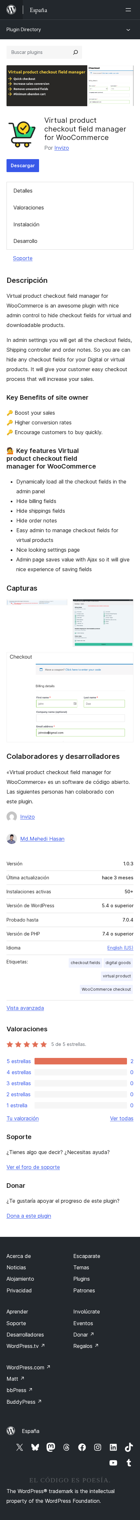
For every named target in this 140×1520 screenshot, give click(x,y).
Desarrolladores (25, 1334)
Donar (83, 1334)
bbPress (20, 1390)
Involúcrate (86, 1311)
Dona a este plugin (29, 1215)
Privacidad (19, 1290)
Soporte (23, 258)
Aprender (17, 1311)
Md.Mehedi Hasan (42, 838)
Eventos (83, 1323)
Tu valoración (23, 1118)
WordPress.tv (26, 1346)
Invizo (61, 147)
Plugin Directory (24, 29)
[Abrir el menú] (129, 9)
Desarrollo (25, 241)
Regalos (86, 1346)
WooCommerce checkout (106, 989)
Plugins (81, 1278)
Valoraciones (28, 207)
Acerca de (19, 1256)
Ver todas (121, 1118)
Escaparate (86, 1256)
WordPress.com (29, 1367)
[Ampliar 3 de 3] (124, 661)
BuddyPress (24, 1402)
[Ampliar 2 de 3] (124, 608)
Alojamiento (20, 1278)
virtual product (117, 976)
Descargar (23, 165)
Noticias (16, 1267)
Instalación (26, 224)
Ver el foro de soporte (33, 1167)
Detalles (23, 190)
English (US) (120, 947)
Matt (16, 1379)
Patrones (84, 1290)
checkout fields (85, 962)
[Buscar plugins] (75, 52)
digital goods (118, 962)
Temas (81, 1267)
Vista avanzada (25, 1008)
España (30, 1431)
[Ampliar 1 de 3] (58, 608)
